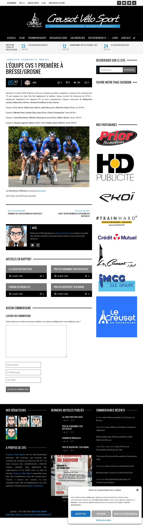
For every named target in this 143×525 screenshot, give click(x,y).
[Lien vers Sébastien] (23, 421)
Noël (35, 82)
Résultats (44, 59)
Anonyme (100, 479)
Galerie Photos (29, 59)
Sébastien (100, 427)
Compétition (12, 59)
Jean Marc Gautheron (105, 446)
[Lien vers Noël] (11, 421)
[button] (137, 490)
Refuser (101, 513)
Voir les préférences (125, 513)
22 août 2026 (17, 294)
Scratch (41, 191)
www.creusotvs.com (64, 233)
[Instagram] (124, 3)
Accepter (80, 513)
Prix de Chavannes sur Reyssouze (72, 427)
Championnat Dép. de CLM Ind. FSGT (68, 45)
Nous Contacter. (35, 485)
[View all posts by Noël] (27, 83)
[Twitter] (129, 3)
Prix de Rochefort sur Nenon (75, 447)
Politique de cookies (103, 520)
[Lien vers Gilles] (11, 433)
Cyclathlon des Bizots (22, 45)
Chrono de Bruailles (71, 437)
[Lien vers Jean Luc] (36, 421)
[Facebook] (119, 3)
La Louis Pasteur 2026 (104, 45)
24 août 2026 (17, 276)
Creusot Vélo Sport (15, 454)
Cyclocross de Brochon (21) (122, 466)
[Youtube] (134, 3)
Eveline (99, 417)
